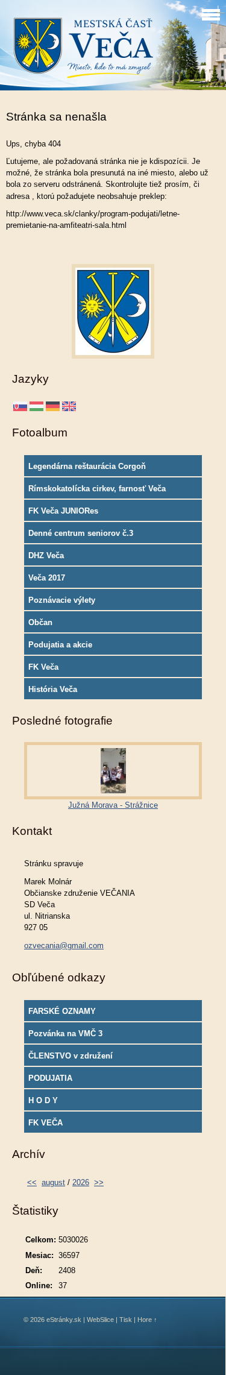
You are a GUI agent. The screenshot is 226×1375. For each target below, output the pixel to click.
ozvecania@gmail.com (64, 945)
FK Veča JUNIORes (63, 510)
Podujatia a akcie (60, 644)
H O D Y (43, 1100)
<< (32, 1182)
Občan (40, 622)
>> (99, 1182)
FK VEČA (45, 1122)
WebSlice (100, 1319)
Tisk (125, 1319)
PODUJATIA (50, 1078)
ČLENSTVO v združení (70, 1055)
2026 (80, 1182)
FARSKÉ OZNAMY (62, 1011)
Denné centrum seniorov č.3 (80, 533)
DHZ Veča (46, 555)
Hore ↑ (147, 1319)
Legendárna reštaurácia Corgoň (87, 466)
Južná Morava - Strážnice (113, 805)
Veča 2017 (46, 577)
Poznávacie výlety (61, 600)
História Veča (52, 689)
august (53, 1182)
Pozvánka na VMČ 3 (65, 1033)
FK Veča (43, 667)
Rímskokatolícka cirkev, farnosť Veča (97, 488)
